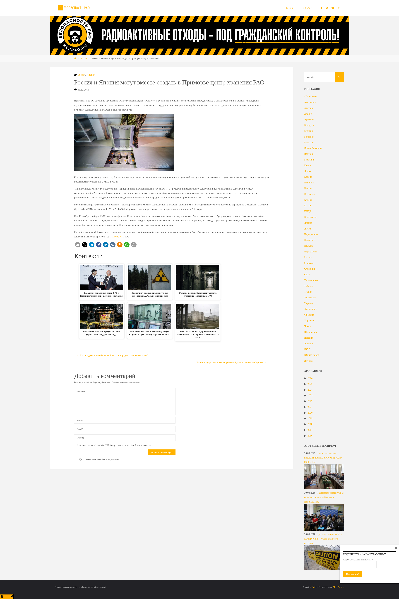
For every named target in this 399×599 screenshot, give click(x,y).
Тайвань (308, 286)
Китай (307, 205)
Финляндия (310, 309)
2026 (310, 378)
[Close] (396, 548)
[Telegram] (338, 8)
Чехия (307, 326)
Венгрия (308, 153)
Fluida (314, 586)
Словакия (309, 262)
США (307, 274)
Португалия (310, 251)
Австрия (308, 107)
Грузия (307, 165)
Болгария (309, 136)
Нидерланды (311, 234)
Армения (309, 119)
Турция (308, 291)
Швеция (308, 337)
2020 (310, 412)
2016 (310, 435)
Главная (290, 8)
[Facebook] (321, 8)
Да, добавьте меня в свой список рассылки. (99, 459)
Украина (308, 303)
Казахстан (309, 194)
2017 (310, 429)
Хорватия (309, 320)
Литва (307, 228)
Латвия (308, 222)
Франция (309, 314)
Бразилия (309, 142)
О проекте (308, 8)
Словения (309, 268)
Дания (307, 171)
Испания (309, 182)
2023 (310, 395)
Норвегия (309, 240)
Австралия (310, 102)
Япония (91, 74)
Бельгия (308, 130)
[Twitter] (327, 8)
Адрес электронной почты (358, 559)
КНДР (307, 211)
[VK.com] (333, 8)
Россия (84, 58)
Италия (308, 188)
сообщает (117, 236)
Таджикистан (311, 280)
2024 (310, 389)
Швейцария (310, 331)
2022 (310, 401)
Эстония (308, 343)
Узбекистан (310, 297)
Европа (308, 176)
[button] (77, 244)
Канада (308, 199)
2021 (310, 406)
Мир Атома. (338, 586)
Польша (308, 245)
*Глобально (310, 96)
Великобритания (313, 148)
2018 (310, 424)
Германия (309, 159)
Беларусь (309, 125)
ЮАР (307, 349)
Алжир (308, 113)
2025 (310, 383)
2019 (310, 418)
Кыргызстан (310, 217)
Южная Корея (311, 354)
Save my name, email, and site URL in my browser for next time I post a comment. (114, 445)
